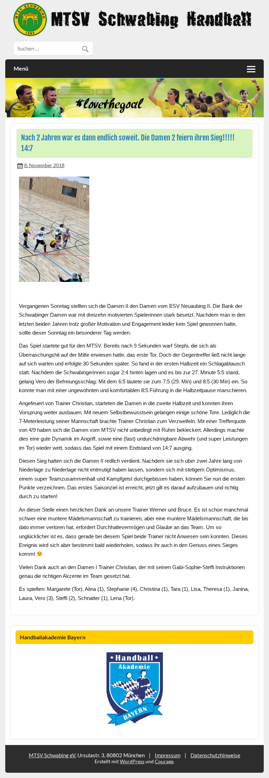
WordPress (132, 761)
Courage (164, 761)
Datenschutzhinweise (215, 755)
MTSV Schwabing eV (52, 755)
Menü (21, 68)
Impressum (167, 755)
